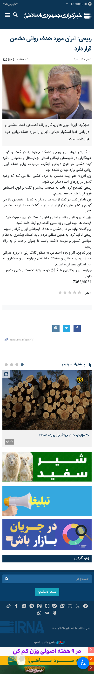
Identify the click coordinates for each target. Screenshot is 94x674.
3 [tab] (11, 364)
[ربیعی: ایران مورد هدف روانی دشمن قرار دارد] (47, 91)
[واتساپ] (39, 613)
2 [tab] (16, 364)
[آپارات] (62, 606)
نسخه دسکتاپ (47, 592)
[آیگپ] (47, 606)
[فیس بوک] (16, 606)
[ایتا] (39, 606)
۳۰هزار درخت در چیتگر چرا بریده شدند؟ (64, 435)
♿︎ (83, 662)
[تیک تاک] (8, 606)
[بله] (54, 606)
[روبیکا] (70, 606)
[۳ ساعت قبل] (47, 400)
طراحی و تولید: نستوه (45, 643)
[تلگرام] (85, 606)
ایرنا (53, 16)
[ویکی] (47, 613)
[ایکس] (77, 606)
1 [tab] (22, 364)
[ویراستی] (24, 606)
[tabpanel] (47, 408)
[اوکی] (54, 613)
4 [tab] (6, 364)
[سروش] (31, 606)
